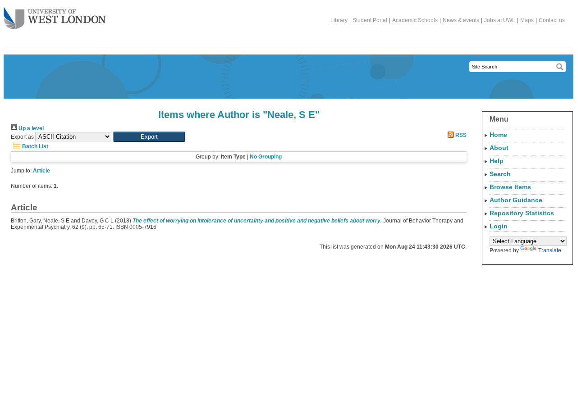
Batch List (34, 146)
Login (499, 226)
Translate (549, 250)
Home (498, 134)
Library (339, 20)
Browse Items (510, 187)
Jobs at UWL (499, 20)
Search (500, 173)
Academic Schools (415, 20)
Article (41, 171)
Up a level (30, 128)
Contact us (552, 20)
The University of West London (54, 19)
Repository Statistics (522, 213)
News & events (461, 20)
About (499, 147)
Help (497, 160)
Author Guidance (516, 200)
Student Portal (370, 20)
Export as (22, 137)
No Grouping (266, 157)
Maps (527, 20)
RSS (460, 135)
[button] (149, 137)
